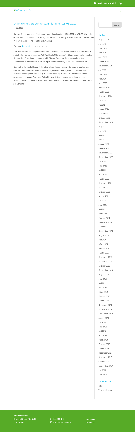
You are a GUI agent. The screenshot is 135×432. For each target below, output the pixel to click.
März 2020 (103, 244)
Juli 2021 (102, 200)
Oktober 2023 (104, 118)
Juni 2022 (102, 166)
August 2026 (103, 39)
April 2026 (102, 57)
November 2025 (105, 66)
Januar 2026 (103, 61)
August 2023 (103, 127)
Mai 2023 (102, 135)
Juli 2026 (102, 44)
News (100, 386)
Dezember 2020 (105, 222)
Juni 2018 (102, 327)
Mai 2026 (102, 53)
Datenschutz (91, 422)
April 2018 (102, 335)
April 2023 (102, 140)
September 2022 (105, 157)
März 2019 (103, 292)
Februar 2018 (104, 344)
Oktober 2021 (104, 192)
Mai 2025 (102, 79)
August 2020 (103, 235)
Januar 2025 (103, 92)
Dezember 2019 (105, 257)
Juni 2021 (102, 205)
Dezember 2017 (105, 353)
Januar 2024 (103, 109)
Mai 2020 (102, 240)
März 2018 (103, 340)
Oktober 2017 (104, 361)
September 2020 (105, 231)
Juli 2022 (102, 161)
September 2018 (105, 314)
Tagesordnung (28, 46)
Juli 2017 (102, 370)
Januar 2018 (103, 348)
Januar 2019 (103, 301)
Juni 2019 (102, 279)
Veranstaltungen (105, 390)
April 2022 (102, 174)
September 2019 (105, 270)
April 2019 (102, 287)
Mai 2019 (102, 283)
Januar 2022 (103, 179)
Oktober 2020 (104, 227)
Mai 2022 (102, 170)
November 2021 (105, 187)
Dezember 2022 (105, 148)
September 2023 (105, 122)
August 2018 (103, 318)
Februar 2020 (104, 248)
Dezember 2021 (105, 183)
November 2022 (105, 153)
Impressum (90, 419)
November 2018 (105, 309)
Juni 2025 (102, 74)
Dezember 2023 (105, 113)
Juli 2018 (102, 322)
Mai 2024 (102, 105)
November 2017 (105, 357)
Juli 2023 (102, 131)
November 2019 (105, 261)
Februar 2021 (104, 218)
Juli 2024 (102, 100)
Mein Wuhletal (106, 3)
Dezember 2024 (105, 96)
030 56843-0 (58, 419)
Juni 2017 (102, 374)
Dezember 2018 (105, 305)
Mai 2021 (102, 209)
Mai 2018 (102, 331)
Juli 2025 (102, 70)
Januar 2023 (103, 144)
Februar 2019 (104, 296)
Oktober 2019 (104, 266)
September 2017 (105, 366)
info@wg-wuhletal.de (62, 422)
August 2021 (103, 196)
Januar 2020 (103, 253)
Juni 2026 (102, 48)
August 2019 (103, 274)
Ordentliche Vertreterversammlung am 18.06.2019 (44, 23)
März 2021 (103, 214)
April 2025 (102, 83)
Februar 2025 (104, 87)
